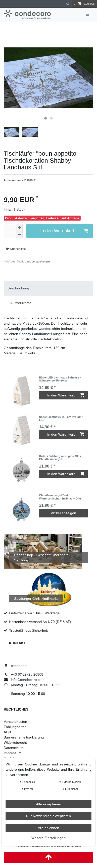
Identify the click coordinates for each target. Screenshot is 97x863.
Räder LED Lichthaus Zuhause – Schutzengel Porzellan (60, 379)
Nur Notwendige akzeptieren (48, 816)
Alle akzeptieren (48, 804)
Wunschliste (17, 249)
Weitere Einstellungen (48, 838)
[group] (21, 391)
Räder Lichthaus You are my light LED (61, 418)
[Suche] (68, 4)
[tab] (48, 288)
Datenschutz (13, 748)
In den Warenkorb (58, 230)
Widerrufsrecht (15, 742)
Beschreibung (18, 288)
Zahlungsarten (15, 727)
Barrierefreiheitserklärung (24, 737)
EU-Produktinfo (19, 303)
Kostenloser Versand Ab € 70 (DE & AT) (40, 622)
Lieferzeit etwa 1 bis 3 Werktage (34, 613)
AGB (7, 732)
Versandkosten (40, 261)
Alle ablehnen (48, 828)
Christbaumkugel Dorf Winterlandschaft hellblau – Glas (60, 497)
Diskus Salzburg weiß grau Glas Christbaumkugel (60, 458)
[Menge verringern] (19, 234)
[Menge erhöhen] (19, 227)
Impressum (12, 753)
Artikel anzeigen (63, 513)
